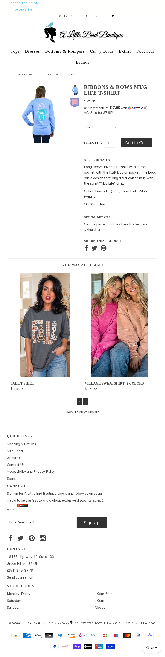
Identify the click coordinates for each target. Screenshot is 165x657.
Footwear (145, 51)
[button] (120, 108)
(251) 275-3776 (83, 623)
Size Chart (15, 451)
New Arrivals (26, 74)
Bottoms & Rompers (65, 51)
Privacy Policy (60, 623)
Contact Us (15, 464)
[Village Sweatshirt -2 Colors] (119, 375)
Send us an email (20, 577)
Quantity (93, 143)
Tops (15, 51)
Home (10, 74)
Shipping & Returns (21, 444)
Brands (82, 62)
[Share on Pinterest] (103, 249)
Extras (125, 51)
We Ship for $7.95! (98, 112)
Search (68, 16)
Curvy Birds (102, 51)
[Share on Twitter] (94, 249)
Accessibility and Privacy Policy (31, 471)
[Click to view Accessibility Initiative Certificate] (22, 510)
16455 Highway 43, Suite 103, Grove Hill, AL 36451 (126, 623)
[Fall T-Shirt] (45, 375)
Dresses (32, 51)
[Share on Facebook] (86, 249)
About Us (14, 457)
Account (92, 16)
